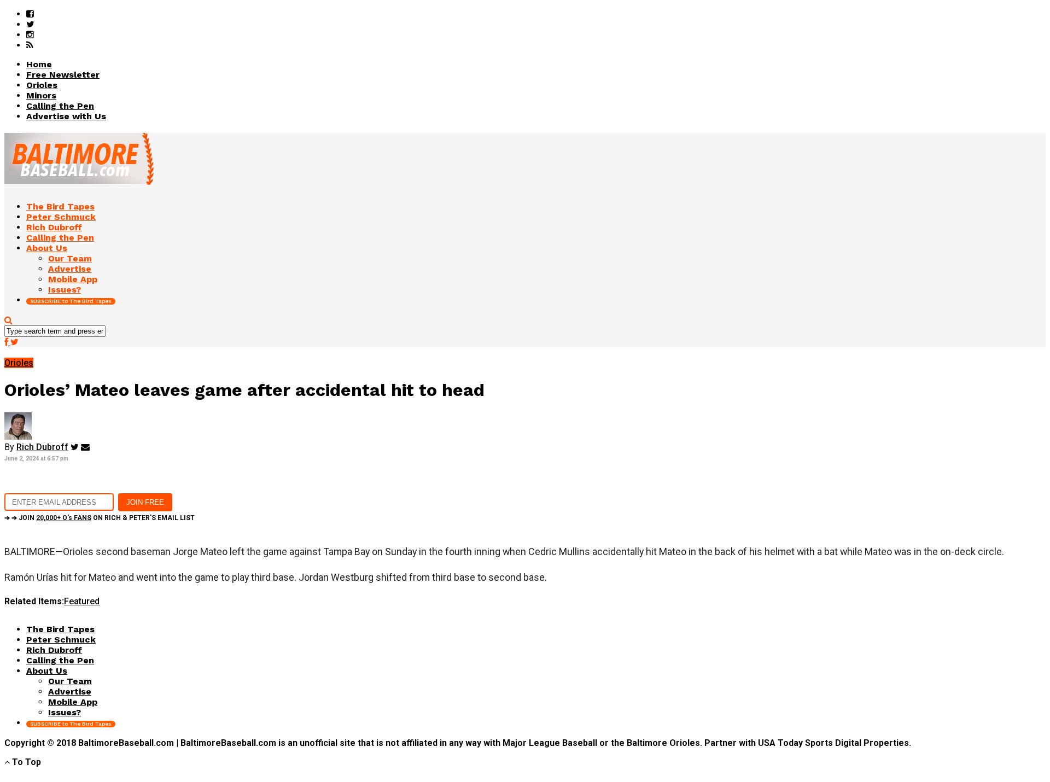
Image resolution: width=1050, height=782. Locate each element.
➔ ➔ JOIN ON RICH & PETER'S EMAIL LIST (99, 518)
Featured (82, 601)
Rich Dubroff (42, 447)
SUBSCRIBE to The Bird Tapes (71, 301)
